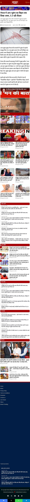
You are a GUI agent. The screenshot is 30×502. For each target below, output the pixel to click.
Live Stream (3, 400)
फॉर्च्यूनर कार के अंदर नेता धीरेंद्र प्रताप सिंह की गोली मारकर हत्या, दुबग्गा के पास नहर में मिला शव (7, 126)
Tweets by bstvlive (4, 464)
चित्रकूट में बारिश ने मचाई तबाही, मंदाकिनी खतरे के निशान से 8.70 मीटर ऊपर (22, 179)
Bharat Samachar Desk (6, 25)
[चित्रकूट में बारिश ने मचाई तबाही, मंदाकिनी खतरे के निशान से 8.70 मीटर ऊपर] (23, 172)
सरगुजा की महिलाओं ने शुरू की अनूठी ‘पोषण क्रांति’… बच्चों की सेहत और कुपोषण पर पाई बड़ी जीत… (19, 369)
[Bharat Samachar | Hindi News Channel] (15, 2)
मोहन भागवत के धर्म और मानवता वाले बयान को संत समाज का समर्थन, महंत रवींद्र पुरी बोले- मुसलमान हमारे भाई (22, 144)
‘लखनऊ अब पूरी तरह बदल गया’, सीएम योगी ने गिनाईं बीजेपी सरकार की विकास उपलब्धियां (7, 195)
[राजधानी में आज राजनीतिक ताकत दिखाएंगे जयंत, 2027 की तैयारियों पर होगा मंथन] (23, 188)
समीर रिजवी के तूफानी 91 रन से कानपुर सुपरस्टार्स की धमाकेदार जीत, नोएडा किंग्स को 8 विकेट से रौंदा (7, 162)
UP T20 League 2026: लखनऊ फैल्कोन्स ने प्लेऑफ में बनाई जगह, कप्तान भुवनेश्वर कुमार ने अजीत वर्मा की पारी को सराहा (22, 127)
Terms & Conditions (5, 393)
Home (1, 386)
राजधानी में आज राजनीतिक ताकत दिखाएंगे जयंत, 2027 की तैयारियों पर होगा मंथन (23, 195)
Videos (1, 402)
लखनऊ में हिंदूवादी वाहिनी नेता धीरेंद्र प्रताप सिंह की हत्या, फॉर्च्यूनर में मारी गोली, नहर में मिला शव (7, 144)
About (1, 388)
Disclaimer (2, 395)
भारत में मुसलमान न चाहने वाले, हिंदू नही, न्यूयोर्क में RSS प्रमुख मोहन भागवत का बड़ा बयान (6, 179)
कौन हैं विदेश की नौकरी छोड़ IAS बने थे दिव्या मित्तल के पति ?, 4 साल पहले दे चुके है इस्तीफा (22, 161)
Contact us (2, 397)
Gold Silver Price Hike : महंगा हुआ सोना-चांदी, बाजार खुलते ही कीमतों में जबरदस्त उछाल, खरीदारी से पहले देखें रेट (19, 376)
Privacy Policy (3, 391)
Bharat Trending (4, 404)
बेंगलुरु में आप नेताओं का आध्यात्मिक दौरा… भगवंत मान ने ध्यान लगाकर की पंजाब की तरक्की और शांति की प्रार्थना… (19, 249)
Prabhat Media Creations (20, 492)
